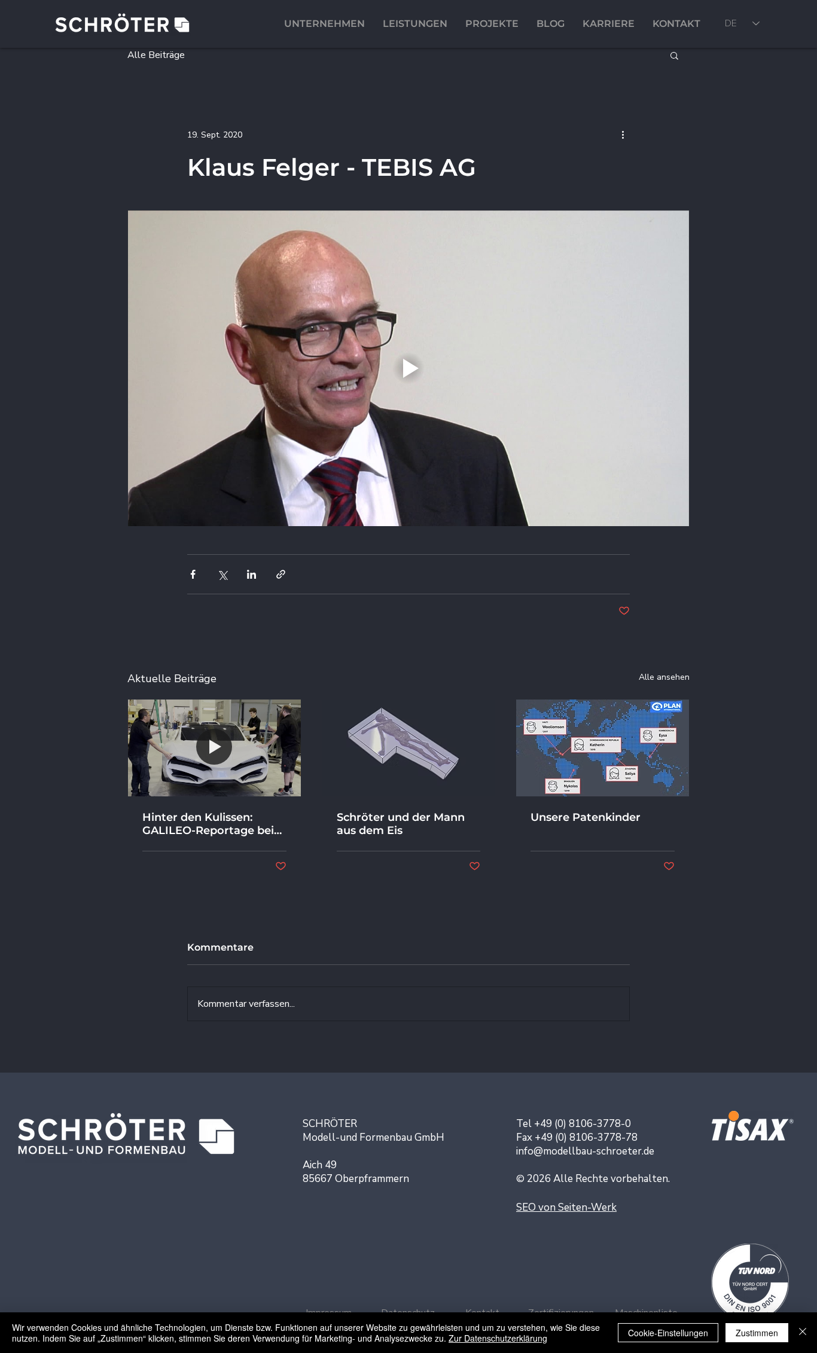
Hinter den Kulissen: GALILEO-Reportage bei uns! (208, 824)
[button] (674, 55)
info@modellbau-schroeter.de (585, 1151)
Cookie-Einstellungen (668, 1333)
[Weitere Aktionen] (622, 134)
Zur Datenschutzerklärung (498, 1338)
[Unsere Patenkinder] (602, 748)
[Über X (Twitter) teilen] (222, 574)
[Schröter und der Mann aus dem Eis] (408, 748)
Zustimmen (757, 1333)
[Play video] (408, 368)
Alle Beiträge (156, 55)
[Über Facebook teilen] (193, 574)
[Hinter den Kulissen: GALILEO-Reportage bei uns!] (214, 748)
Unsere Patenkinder (586, 817)
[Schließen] (802, 1332)
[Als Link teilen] (280, 574)
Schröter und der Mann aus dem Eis (401, 824)
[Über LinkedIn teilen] (251, 574)
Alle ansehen (664, 677)
